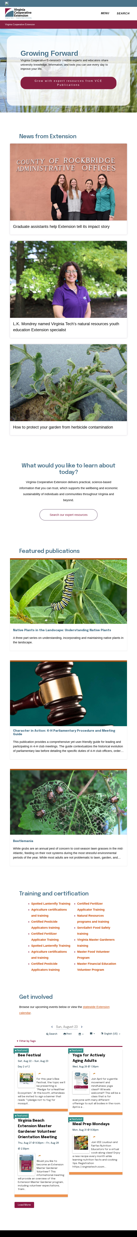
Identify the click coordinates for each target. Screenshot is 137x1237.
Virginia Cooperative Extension (20, 24)
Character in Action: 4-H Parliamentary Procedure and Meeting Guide (64, 732)
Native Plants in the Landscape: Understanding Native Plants (62, 630)
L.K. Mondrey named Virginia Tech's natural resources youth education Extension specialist (66, 327)
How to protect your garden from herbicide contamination (63, 427)
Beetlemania (23, 841)
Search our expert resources (69, 515)
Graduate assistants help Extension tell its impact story (61, 226)
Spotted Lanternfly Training (50, 903)
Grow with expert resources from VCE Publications (68, 82)
